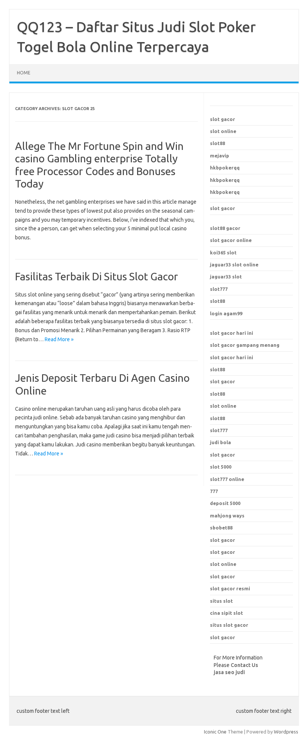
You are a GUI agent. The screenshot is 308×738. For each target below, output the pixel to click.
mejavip (219, 155)
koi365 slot (223, 252)
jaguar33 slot (226, 276)
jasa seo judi (229, 672)
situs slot (221, 600)
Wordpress (286, 731)
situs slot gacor (229, 625)
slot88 (217, 143)
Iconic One (215, 731)
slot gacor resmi (230, 588)
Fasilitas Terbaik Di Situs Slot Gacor (96, 276)
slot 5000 (220, 466)
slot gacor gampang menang (244, 345)
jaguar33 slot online (234, 264)
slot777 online (227, 479)
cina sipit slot (226, 613)
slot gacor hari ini (231, 333)
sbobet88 (221, 527)
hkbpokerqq (225, 167)
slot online (223, 131)
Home (23, 72)
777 (214, 491)
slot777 (219, 289)
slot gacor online (231, 240)
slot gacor (222, 119)
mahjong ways (227, 515)
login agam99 (226, 313)
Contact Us (244, 665)
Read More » (59, 339)
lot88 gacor (225, 228)
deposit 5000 (225, 503)
